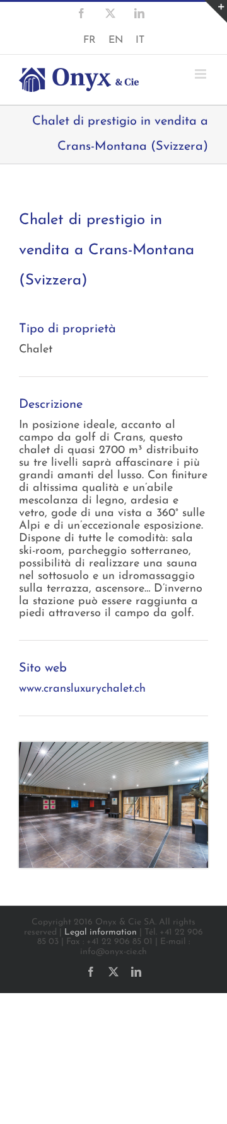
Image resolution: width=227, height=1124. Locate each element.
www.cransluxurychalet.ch (82, 689)
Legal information (100, 932)
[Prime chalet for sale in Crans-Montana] (113, 747)
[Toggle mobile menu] (201, 74)
